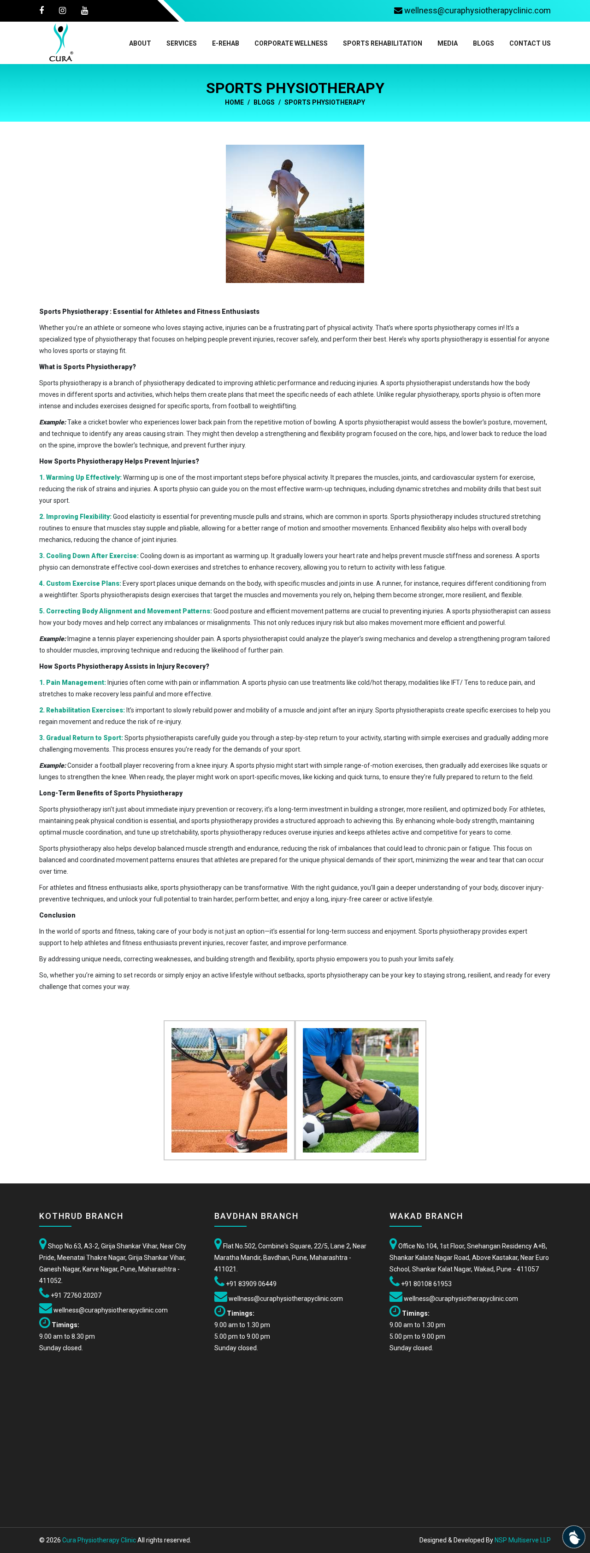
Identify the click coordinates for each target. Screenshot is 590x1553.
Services (181, 43)
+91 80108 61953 (426, 1284)
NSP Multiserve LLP (523, 1540)
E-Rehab (225, 43)
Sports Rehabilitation (382, 43)
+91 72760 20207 (75, 1295)
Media (447, 43)
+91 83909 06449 (250, 1284)
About (140, 43)
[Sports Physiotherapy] (295, 213)
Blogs (483, 43)
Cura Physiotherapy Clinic (99, 1540)
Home (234, 102)
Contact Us (530, 43)
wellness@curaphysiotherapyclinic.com (110, 1310)
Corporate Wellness (291, 43)
